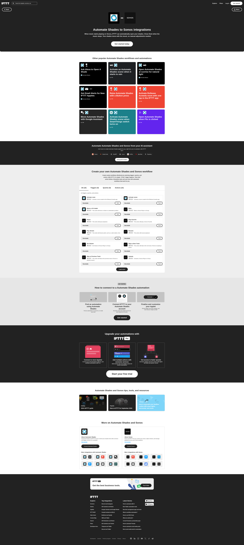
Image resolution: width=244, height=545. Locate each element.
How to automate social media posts (131, 526)
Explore (214, 3)
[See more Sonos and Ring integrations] (156, 457)
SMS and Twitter (105, 517)
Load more (122, 269)
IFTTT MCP (93, 512)
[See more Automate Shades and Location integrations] (87, 464)
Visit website (84, 442)
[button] (122, 317)
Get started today (122, 44)
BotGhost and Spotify (107, 515)
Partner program (107, 538)
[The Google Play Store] (149, 504)
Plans (221, 3)
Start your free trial (122, 374)
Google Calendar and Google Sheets (110, 509)
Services (92, 503)
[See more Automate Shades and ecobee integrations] (113, 464)
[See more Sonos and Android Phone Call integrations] (143, 464)
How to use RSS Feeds (128, 515)
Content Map (93, 517)
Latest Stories (127, 501)
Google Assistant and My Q (108, 512)
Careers (99, 538)
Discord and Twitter (106, 529)
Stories (92, 506)
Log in (227, 3)
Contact (114, 538)
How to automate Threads (129, 523)
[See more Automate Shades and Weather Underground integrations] (87, 457)
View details (85, 203)
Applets (92, 509)
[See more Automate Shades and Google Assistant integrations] (113, 457)
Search (92, 520)
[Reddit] (152, 539)
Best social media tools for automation (132, 529)
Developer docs (94, 526)
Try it (118, 203)
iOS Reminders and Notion (108, 520)
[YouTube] (142, 539)
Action (89, 199)
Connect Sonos (131, 446)
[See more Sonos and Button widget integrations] (130, 457)
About (124, 538)
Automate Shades (106, 29)
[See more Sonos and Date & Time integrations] (130, 464)
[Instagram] (138, 539)
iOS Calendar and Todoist (108, 523)
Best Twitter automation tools (130, 506)
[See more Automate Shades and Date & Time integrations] (100, 464)
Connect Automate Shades (90, 446)
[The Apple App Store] (149, 500)
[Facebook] (131, 539)
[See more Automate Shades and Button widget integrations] (100, 457)
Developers (93, 538)
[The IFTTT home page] (5, 3)
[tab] (83, 188)
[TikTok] (149, 539)
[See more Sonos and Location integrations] (143, 457)
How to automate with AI (128, 503)
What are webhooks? (128, 517)
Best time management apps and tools (132, 509)
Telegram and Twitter (107, 526)
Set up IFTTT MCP (122, 159)
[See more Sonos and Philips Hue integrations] (156, 464)
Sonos (128, 29)
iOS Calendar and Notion (108, 506)
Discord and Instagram (107, 503)
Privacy (119, 538)
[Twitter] (145, 539)
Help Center (93, 515)
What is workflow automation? (130, 512)
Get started (236, 3)
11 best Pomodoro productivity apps (131, 520)
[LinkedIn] (134, 539)
